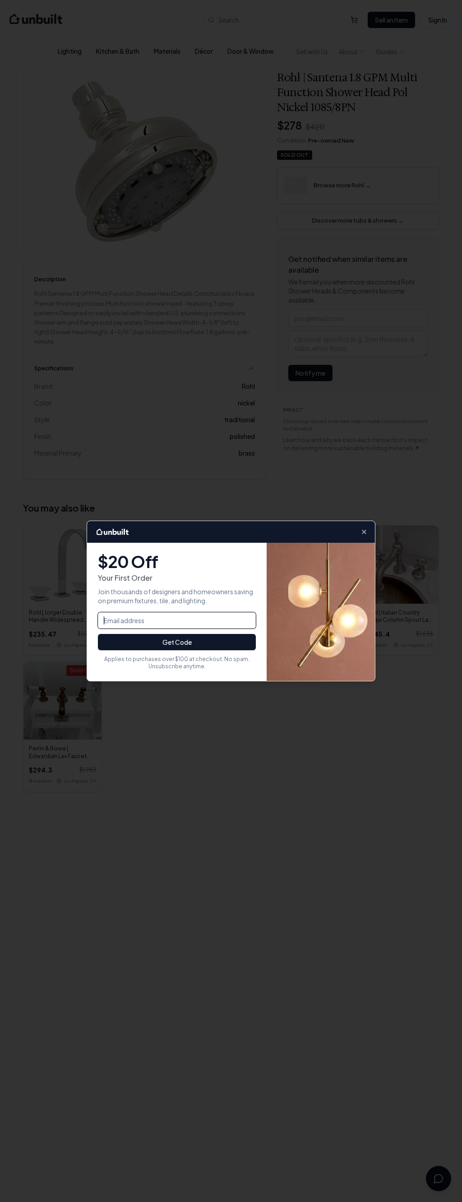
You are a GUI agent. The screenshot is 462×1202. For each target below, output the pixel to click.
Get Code (177, 642)
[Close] (364, 532)
